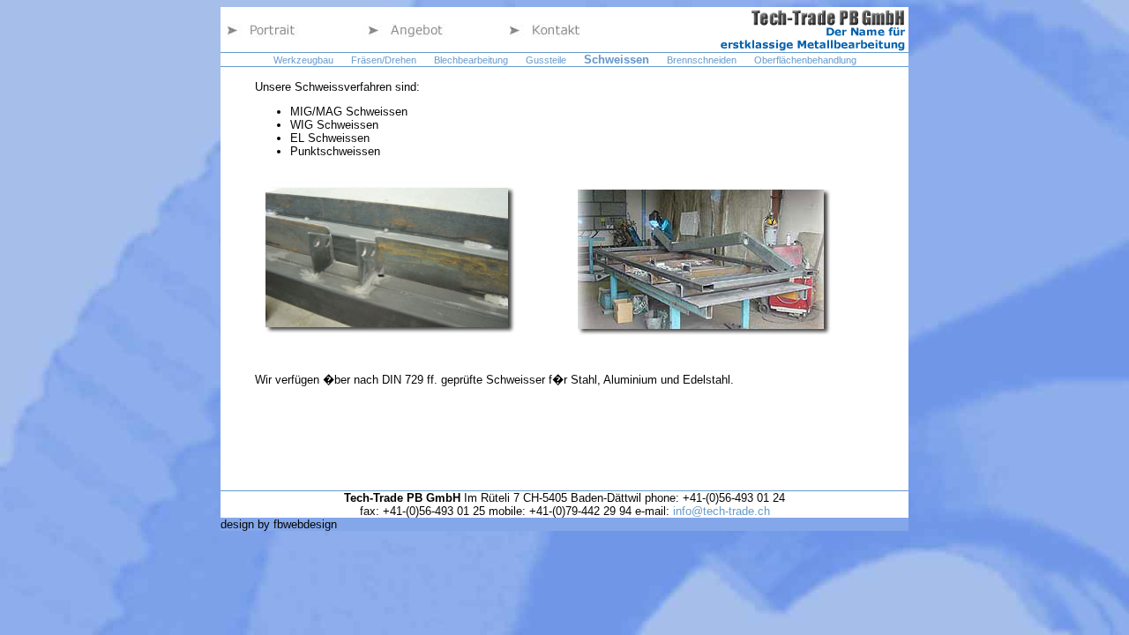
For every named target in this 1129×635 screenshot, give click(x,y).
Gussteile (546, 60)
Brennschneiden (701, 60)
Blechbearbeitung (471, 60)
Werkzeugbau (303, 60)
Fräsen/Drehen (383, 60)
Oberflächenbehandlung (805, 60)
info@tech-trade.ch (721, 511)
